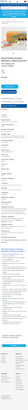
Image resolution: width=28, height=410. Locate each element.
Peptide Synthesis (19, 358)
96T (4, 73)
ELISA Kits (14, 20)
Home (2, 4)
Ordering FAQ (4, 380)
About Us (18, 4)
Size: (3, 70)
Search (26, 8)
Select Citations (19, 383)
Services (9, 4)
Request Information (9, 91)
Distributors (18, 378)
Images (4, 109)
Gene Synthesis (19, 356)
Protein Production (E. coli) (21, 360)
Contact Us (18, 376)
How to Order (4, 376)
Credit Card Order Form (6, 378)
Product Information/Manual (11, 240)
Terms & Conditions (5, 381)
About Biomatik (19, 380)
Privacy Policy (8, 398)
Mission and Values (20, 385)
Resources (22, 4)
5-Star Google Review (14, 13)
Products (5, 4)
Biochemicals (4, 362)
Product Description (9, 106)
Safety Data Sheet (19, 101)
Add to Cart (10, 86)
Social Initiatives (19, 387)
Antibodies (3, 358)
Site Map (3, 398)
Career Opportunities (20, 389)
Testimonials (18, 381)
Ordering (14, 4)
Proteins (3, 360)
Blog (26, 4)
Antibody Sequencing (20, 368)
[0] (24, 1)
